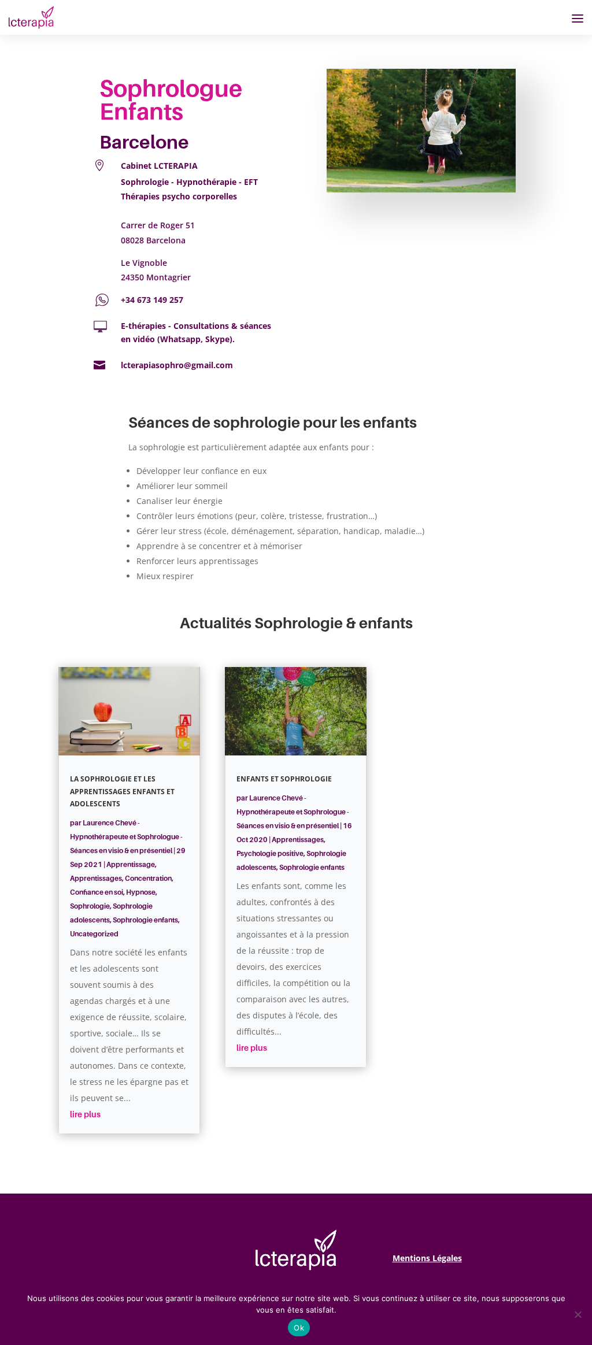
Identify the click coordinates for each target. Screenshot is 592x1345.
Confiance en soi (96, 892)
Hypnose (141, 892)
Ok (299, 1327)
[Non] (577, 1314)
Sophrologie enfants (145, 920)
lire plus (85, 1114)
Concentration (148, 878)
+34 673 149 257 (152, 299)
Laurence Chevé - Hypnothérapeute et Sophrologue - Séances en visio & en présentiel (126, 836)
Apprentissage (130, 864)
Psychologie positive (270, 853)
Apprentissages (96, 878)
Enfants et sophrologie (284, 779)
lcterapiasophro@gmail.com (177, 365)
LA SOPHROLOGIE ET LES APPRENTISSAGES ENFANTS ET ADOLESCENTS (122, 791)
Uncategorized (94, 933)
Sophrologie (90, 906)
